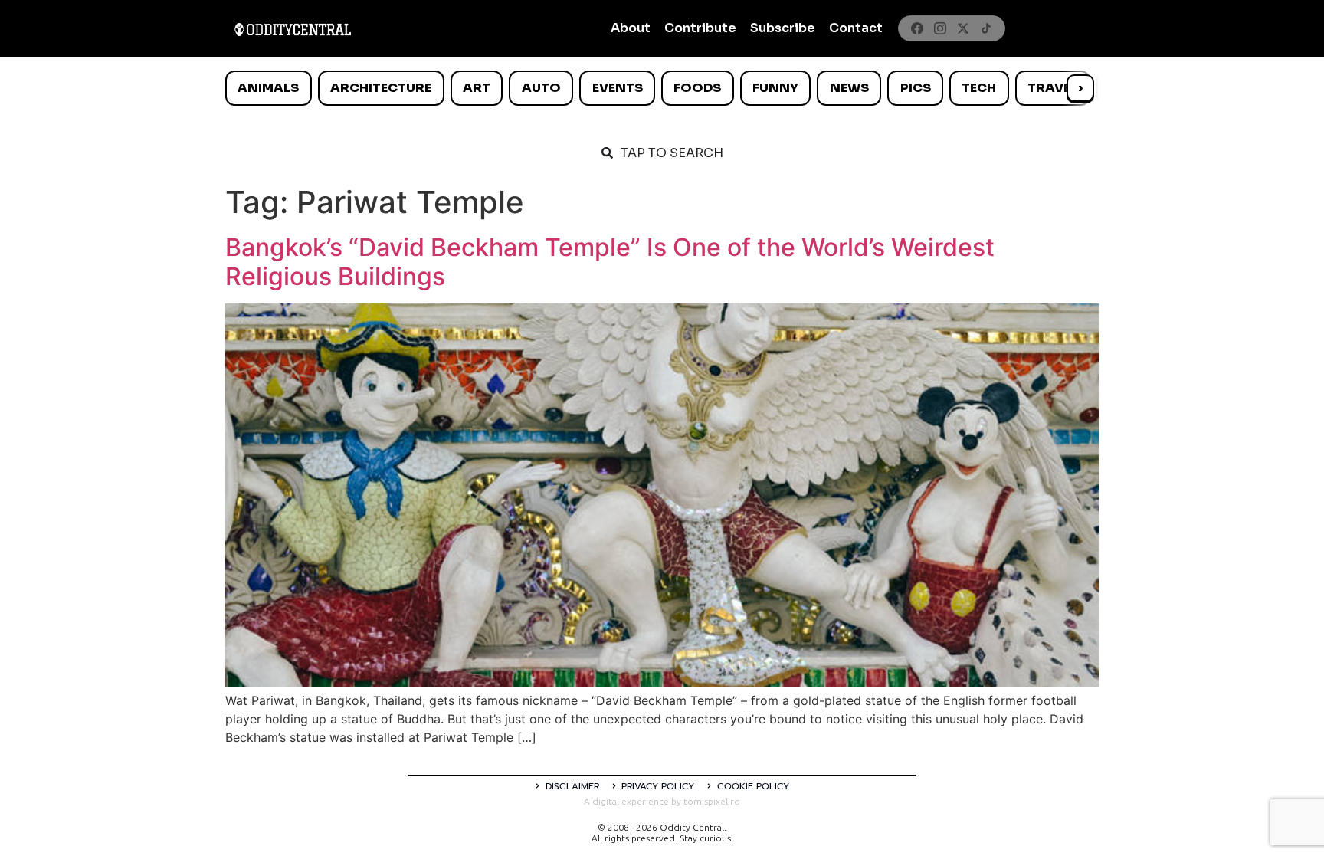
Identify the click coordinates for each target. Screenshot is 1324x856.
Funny (775, 88)
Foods (697, 88)
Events (617, 88)
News (849, 88)
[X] (963, 28)
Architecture (380, 88)
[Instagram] (940, 28)
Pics (915, 88)
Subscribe (782, 28)
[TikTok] (986, 28)
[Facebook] (917, 28)
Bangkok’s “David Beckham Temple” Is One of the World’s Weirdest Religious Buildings (610, 261)
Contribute (700, 28)
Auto (541, 88)
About (631, 28)
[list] (662, 88)
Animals (268, 88)
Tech (979, 88)
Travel (1052, 88)
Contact (856, 28)
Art (476, 88)
